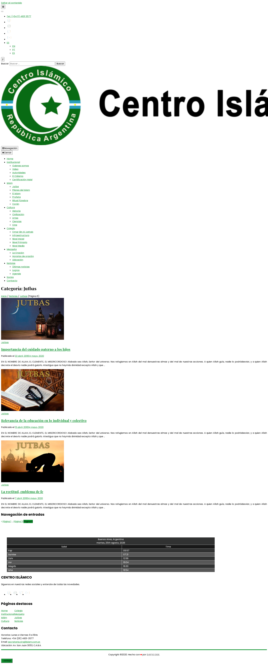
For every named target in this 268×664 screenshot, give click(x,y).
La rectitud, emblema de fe (22, 491)
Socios (10, 277)
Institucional (13, 162)
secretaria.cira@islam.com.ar (24, 642)
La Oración (18, 252)
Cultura (11, 207)
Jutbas (5, 342)
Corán (15, 204)
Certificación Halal (22, 179)
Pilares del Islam (21, 190)
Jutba (15, 186)
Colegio (11, 228)
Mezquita (12, 249)
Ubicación (17, 259)
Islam (10, 183)
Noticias (11, 263)
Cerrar (7, 152)
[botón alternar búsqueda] (2, 59)
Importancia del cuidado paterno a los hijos (35, 349)
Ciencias (16, 221)
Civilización (18, 214)
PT (13, 49)
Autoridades (19, 172)
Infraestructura (20, 235)
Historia (16, 211)
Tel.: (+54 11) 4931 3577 (19, 16)
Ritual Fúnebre (20, 200)
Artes (15, 218)
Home (10, 158)
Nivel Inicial (18, 238)
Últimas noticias (21, 266)
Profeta (16, 197)
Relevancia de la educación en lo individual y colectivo (44, 420)
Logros (16, 270)
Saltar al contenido (11, 2)
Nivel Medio (18, 245)
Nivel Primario (19, 242)
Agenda (16, 273)
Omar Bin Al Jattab (22, 232)
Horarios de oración (23, 256)
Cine (14, 225)
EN (13, 46)
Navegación (10, 148)
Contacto (12, 280)
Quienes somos (20, 165)
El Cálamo (17, 176)
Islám (4, 617)
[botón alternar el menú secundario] (3, 7)
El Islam (16, 193)
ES (8, 42)
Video (15, 169)
